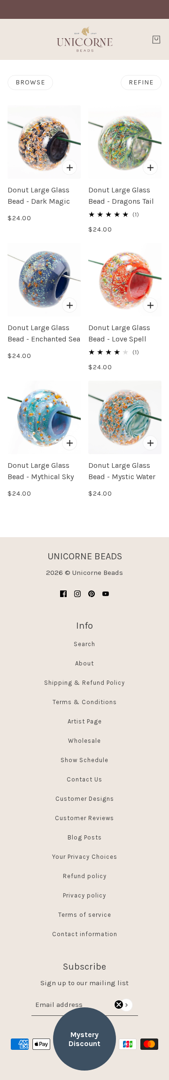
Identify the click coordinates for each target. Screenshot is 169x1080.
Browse (30, 82)
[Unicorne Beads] (84, 39)
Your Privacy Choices (84, 856)
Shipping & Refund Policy (84, 682)
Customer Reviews (84, 818)
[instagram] (77, 593)
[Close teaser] (118, 1004)
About (84, 663)
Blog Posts (85, 837)
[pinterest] (91, 593)
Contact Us (84, 779)
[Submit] (126, 1004)
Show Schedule (84, 760)
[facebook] (63, 593)
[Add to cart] (69, 167)
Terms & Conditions (85, 702)
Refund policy (85, 876)
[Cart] (156, 39)
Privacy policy (84, 895)
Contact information (84, 934)
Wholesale (84, 740)
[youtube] (106, 593)
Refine (141, 82)
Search (84, 644)
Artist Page (85, 721)
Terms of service (84, 914)
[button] (84, 1039)
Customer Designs (84, 798)
